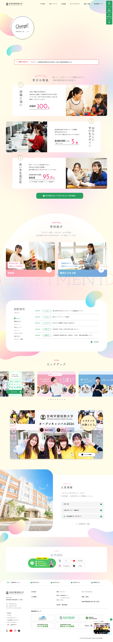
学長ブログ (17, 336)
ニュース (16, 330)
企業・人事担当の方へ (12, 624)
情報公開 (9, 613)
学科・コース (53, 4)
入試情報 (63, 4)
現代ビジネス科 (60, 600)
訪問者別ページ (98, 4)
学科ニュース (17, 327)
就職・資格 (87, 4)
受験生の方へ (17, 321)
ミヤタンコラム (18, 333)
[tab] (48, 399)
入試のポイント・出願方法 (71, 510)
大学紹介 (42, 4)
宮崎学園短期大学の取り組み (90, 602)
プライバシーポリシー (12, 622)
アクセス (9, 615)
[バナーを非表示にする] (111, 619)
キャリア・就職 (18, 339)
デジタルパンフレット (12, 618)
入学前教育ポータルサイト (74, 517)
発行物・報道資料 (62, 605)
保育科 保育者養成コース (62, 595)
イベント (16, 324)
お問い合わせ (109, 17)
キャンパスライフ (75, 4)
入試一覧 (66, 504)
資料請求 (109, 11)
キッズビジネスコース (65, 598)
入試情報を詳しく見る (84, 524)
